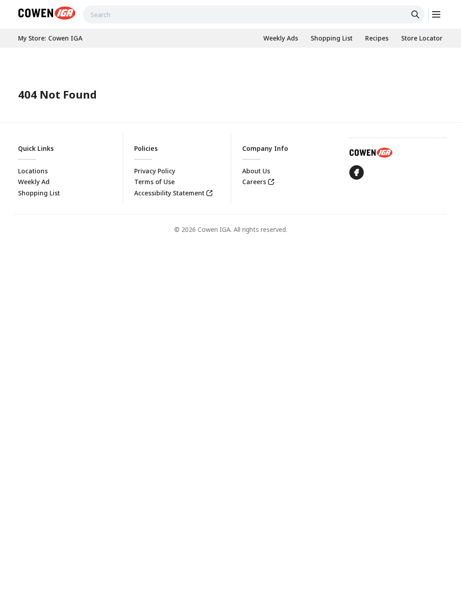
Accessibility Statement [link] (169, 193)
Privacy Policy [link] (154, 171)
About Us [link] (256, 171)
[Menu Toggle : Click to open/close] (435, 14)
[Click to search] (416, 14)
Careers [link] (254, 181)
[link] (47, 13)
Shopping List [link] (39, 193)
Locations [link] (33, 171)
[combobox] (254, 14)
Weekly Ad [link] (34, 181)
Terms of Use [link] (154, 181)
